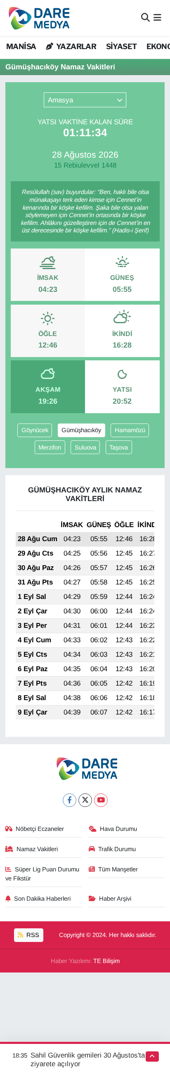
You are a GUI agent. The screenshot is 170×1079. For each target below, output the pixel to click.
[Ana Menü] (157, 18)
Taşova (118, 447)
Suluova (85, 447)
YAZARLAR (75, 46)
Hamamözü (130, 430)
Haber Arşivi (115, 898)
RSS (32, 935)
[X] (85, 800)
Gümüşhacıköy (81, 430)
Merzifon (49, 447)
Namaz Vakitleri (37, 849)
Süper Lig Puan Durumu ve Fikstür (42, 874)
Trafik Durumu (117, 849)
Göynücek (34, 430)
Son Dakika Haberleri (42, 898)
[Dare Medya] (37, 18)
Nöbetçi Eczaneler (40, 829)
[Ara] (145, 18)
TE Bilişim (106, 961)
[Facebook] (69, 800)
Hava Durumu (118, 829)
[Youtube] (101, 800)
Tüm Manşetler (118, 869)
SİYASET (121, 46)
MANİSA (21, 46)
